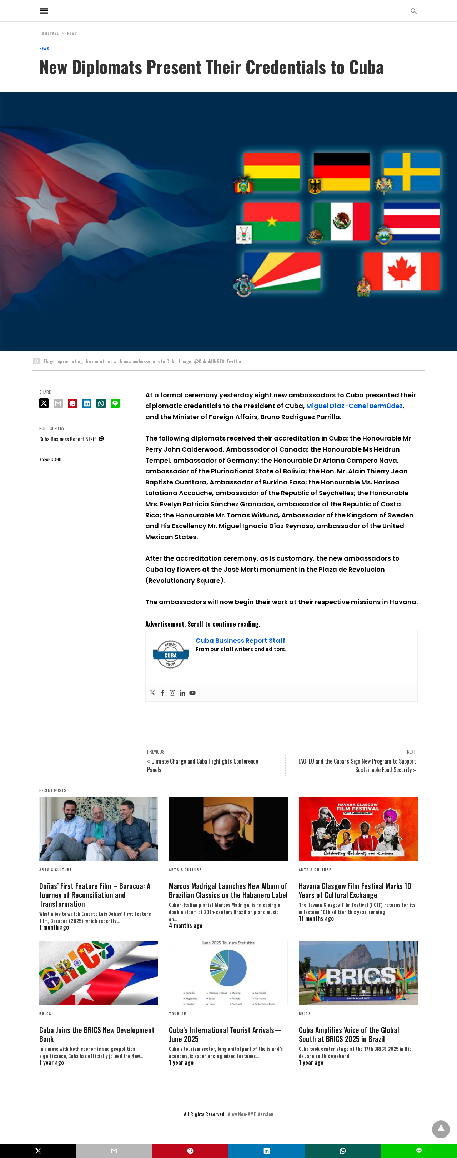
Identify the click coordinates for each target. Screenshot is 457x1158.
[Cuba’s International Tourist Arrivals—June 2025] (228, 973)
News (72, 33)
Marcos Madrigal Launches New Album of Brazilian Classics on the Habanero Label (228, 890)
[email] (114, 1151)
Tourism (178, 1013)
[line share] (115, 403)
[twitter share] (44, 403)
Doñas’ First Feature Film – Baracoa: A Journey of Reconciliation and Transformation (94, 894)
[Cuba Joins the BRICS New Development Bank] (98, 973)
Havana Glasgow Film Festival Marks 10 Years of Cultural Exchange (355, 890)
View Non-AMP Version (250, 1114)
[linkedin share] (86, 403)
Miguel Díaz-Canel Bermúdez (354, 405)
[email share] (58, 403)
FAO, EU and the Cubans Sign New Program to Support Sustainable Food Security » (357, 765)
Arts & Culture (55, 869)
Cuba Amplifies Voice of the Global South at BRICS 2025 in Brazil (349, 1034)
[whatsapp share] (101, 403)
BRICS (45, 1013)
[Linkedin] (182, 693)
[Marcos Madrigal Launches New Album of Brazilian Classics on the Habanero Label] (228, 829)
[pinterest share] (72, 403)
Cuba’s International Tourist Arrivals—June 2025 (225, 1034)
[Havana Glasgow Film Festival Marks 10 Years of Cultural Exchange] (358, 829)
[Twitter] (152, 693)
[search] (414, 11)
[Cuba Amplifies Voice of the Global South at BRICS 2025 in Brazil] (358, 973)
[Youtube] (192, 693)
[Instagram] (172, 693)
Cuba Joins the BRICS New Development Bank (97, 1034)
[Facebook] (162, 693)
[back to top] (441, 1129)
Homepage (49, 33)
